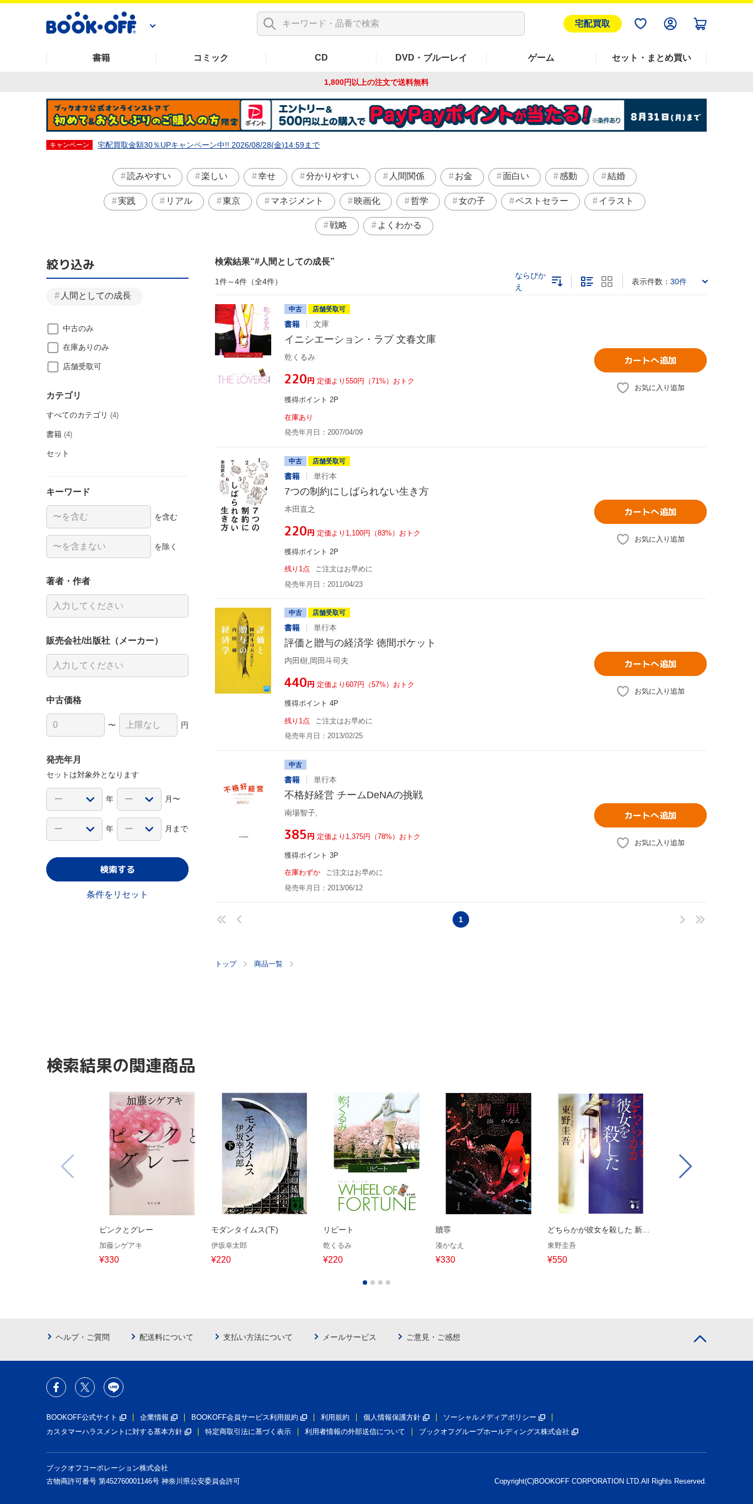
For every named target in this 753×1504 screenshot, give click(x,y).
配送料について (166, 1337)
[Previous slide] (68, 1166)
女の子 (472, 200)
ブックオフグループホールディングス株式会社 (494, 1431)
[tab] (365, 1282)
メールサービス (349, 1337)
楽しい (214, 176)
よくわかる (400, 225)
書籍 (101, 57)
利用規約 (335, 1417)
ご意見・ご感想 (433, 1337)
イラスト (616, 200)
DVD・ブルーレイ (431, 57)
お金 (463, 176)
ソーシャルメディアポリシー (489, 1417)
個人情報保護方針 (392, 1417)
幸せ (267, 176)
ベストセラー (541, 200)
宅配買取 (592, 23)
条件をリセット (117, 894)
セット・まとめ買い (651, 57)
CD (321, 57)
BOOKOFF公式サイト (81, 1417)
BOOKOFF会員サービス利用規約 (244, 1417)
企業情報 (154, 1417)
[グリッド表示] (607, 281)
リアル (179, 200)
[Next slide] (685, 1166)
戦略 (338, 225)
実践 (127, 200)
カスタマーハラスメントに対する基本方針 (114, 1431)
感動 (568, 176)
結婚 (616, 176)
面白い (516, 176)
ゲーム (541, 57)
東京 (231, 200)
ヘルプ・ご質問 (83, 1337)
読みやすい (149, 176)
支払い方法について (258, 1337)
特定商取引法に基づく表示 (248, 1431)
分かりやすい (332, 176)
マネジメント (297, 200)
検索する (117, 869)
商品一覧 (268, 964)
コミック (211, 57)
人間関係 (406, 176)
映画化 (367, 200)
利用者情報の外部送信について (355, 1431)
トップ (225, 964)
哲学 (419, 200)
